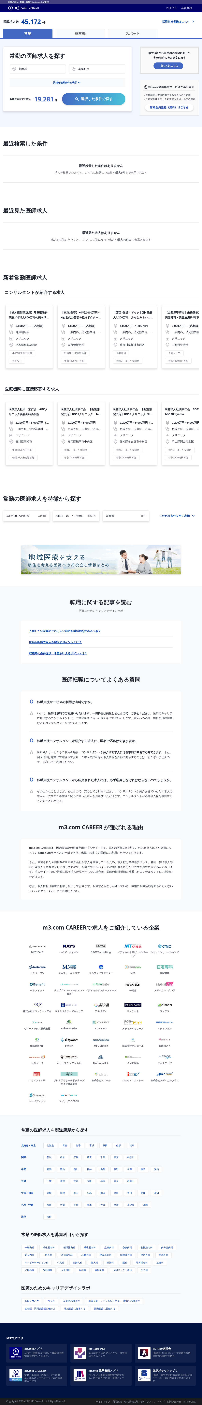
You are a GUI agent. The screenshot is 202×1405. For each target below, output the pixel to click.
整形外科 (145, 1255)
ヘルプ (161, 1401)
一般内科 (29, 1247)
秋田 (105, 1145)
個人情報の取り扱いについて (139, 1401)
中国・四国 (27, 1192)
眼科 (125, 1262)
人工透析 (65, 1270)
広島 (89, 1192)
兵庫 (102, 1181)
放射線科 (47, 1270)
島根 (62, 1192)
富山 (62, 1169)
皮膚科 (160, 1262)
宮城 (91, 1145)
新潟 (49, 1169)
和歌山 (130, 1181)
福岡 (49, 1204)
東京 (116, 1157)
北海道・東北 (28, 1145)
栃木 (62, 1157)
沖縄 (145, 1204)
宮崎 (116, 1204)
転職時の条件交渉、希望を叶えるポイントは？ (58, 653)
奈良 (116, 1181)
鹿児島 (130, 1204)
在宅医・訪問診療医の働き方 (40, 1308)
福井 (89, 1169)
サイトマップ (103, 1401)
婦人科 (94, 1262)
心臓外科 (86, 1255)
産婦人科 (77, 1262)
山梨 (102, 1169)
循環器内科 (69, 1247)
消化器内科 (49, 1247)
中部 (23, 1169)
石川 (76, 1169)
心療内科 (127, 1247)
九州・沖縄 (27, 1204)
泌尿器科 (29, 1270)
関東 (23, 1157)
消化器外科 (67, 1255)
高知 (156, 1192)
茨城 (49, 1157)
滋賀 (62, 1181)
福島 (132, 1145)
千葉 (102, 1157)
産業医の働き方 (71, 1301)
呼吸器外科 (105, 1255)
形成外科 (163, 1255)
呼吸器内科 (90, 1247)
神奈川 (130, 1157)
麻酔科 (82, 1270)
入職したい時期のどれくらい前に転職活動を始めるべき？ (65, 631)
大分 (102, 1204)
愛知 (156, 1169)
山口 (102, 1192)
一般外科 (47, 1255)
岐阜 (129, 1169)
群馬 (76, 1157)
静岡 (143, 1169)
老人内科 (29, 1255)
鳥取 (49, 1192)
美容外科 (99, 1270)
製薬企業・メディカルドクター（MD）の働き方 (114, 1301)
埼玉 (89, 1157)
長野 (116, 1169)
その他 (144, 1270)
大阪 (89, 1181)
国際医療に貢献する (104, 1308)
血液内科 (109, 1247)
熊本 (89, 1204)
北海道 (50, 1145)
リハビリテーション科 (36, 1262)
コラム (51, 1301)
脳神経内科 (146, 1247)
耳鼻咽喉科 (142, 1262)
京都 (76, 1181)
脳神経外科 (126, 1255)
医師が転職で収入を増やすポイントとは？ (55, 642)
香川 (129, 1192)
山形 (118, 1145)
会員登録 (186, 8)
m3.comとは (189, 1401)
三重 (49, 1181)
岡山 (76, 1192)
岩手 (78, 1145)
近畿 (23, 1181)
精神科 (110, 1262)
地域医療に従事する (74, 1308)
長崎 (76, 1204)
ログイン (171, 8)
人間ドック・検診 (122, 1270)
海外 (23, 1216)
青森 (65, 1145)
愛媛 (143, 1192)
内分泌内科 (167, 1247)
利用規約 (117, 1401)
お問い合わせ (174, 1401)
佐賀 (62, 1204)
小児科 (60, 1262)
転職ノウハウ (32, 1301)
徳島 (116, 1192)
